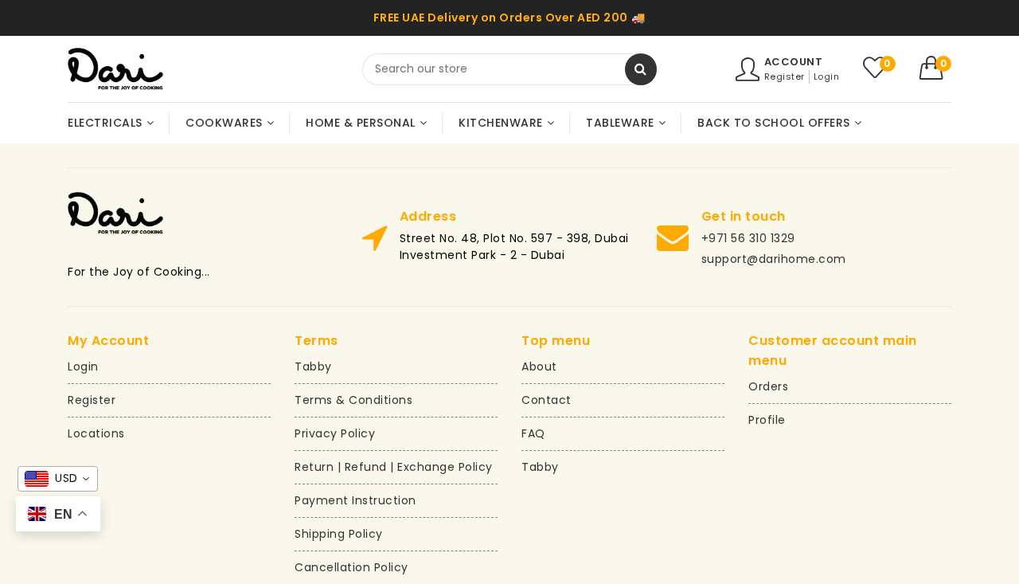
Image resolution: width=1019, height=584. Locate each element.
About (539, 366)
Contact (546, 400)
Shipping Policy (339, 534)
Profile (767, 420)
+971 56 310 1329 (748, 238)
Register (784, 76)
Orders (768, 386)
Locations (96, 433)
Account (793, 61)
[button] (935, 68)
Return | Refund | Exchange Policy (394, 467)
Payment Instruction (355, 500)
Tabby (313, 366)
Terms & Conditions (353, 400)
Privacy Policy (335, 433)
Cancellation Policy (351, 567)
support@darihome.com (773, 259)
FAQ (533, 433)
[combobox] (509, 69)
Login (827, 76)
